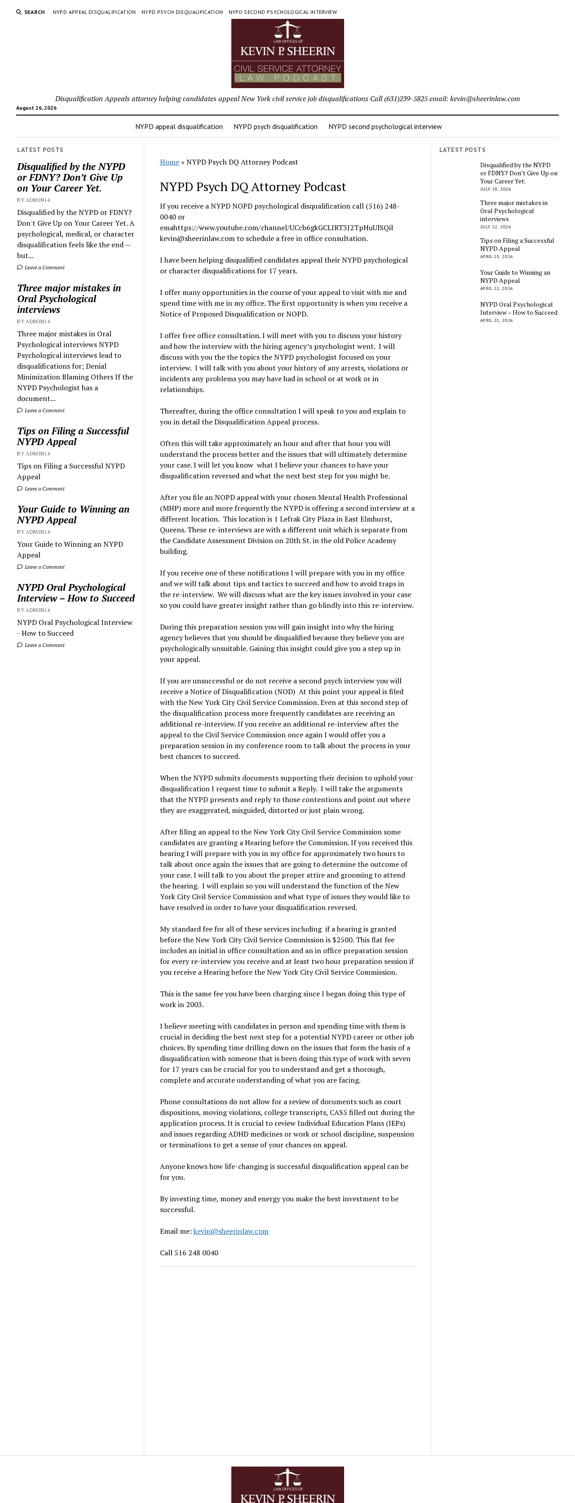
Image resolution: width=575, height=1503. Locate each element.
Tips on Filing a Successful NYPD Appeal (73, 436)
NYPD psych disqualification (182, 12)
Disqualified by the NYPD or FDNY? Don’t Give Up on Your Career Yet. (71, 177)
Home (169, 162)
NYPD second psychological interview (283, 12)
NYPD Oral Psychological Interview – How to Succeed (76, 592)
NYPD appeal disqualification (94, 12)
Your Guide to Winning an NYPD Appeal (73, 514)
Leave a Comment (44, 267)
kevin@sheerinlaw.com (231, 1231)
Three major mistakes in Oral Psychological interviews (69, 298)
